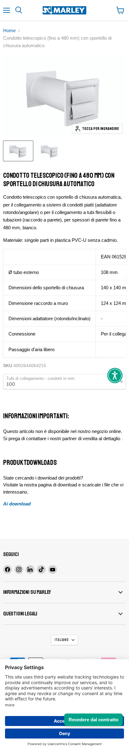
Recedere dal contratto (93, 719)
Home (9, 30)
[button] (115, 375)
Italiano (61, 639)
